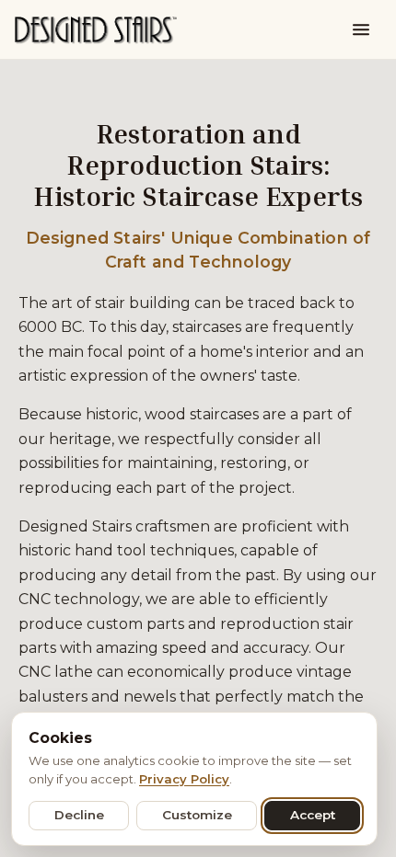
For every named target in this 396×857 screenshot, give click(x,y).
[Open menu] (361, 29)
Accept (312, 814)
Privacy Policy (184, 778)
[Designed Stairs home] (96, 29)
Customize (197, 814)
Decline (79, 814)
